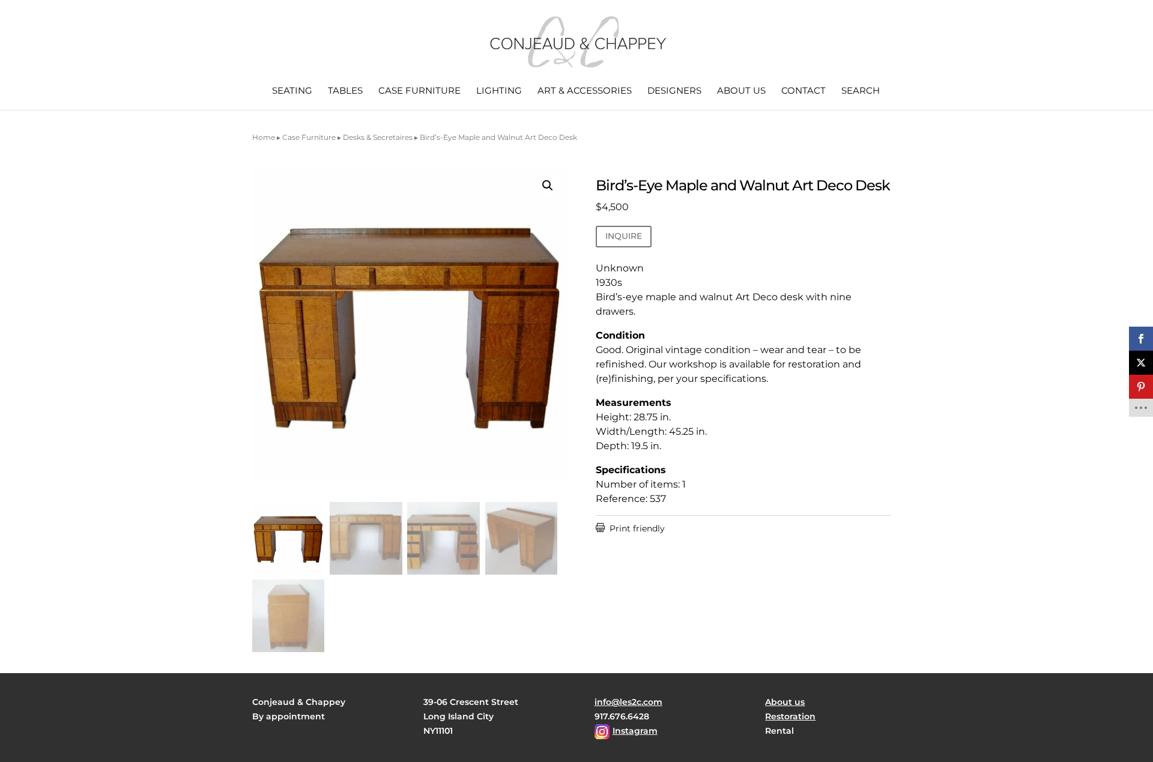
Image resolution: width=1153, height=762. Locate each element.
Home (263, 137)
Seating (292, 91)
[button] (547, 185)
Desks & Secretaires (378, 137)
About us (741, 91)
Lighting (499, 91)
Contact (803, 91)
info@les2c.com (628, 702)
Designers (674, 91)
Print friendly (630, 528)
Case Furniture (419, 91)
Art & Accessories (584, 91)
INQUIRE (623, 236)
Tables (345, 91)
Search (860, 91)
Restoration (790, 716)
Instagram (635, 730)
